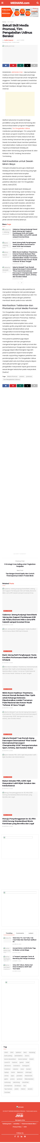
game (21, 1062)
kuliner (28, 1069)
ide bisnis (7, 1065)
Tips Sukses (8, 1089)
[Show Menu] (2, 3)
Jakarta (15, 1069)
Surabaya (18, 1085)
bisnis (27, 1055)
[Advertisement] (20, 104)
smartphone (8, 1085)
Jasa (22, 1069)
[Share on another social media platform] (34, 65)
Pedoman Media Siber (29, 1124)
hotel (27, 1062)
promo (22, 376)
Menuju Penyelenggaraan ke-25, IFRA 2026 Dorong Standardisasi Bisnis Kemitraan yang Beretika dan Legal (19, 821)
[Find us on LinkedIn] (21, 1136)
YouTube (7, 1092)
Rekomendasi (29, 1079)
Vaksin (23, 1089)
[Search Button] (38, 3)
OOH (25, 1127)
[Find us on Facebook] (14, 1136)
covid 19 (7, 1062)
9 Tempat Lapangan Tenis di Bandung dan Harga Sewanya (24, 957)
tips (24, 1085)
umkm (16, 1089)
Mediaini (20, 1072)
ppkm (6, 1079)
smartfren (25, 1082)
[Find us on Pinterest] (25, 1136)
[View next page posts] (21, 282)
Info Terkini (10, 22)
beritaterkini (19, 1055)
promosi (29, 376)
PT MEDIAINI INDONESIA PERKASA (16, 1111)
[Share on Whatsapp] (20, 65)
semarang (16, 1082)
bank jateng (8, 1055)
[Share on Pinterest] (13, 65)
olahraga (28, 1072)
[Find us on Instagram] (18, 1136)
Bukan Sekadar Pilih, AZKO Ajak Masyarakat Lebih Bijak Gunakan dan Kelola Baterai (18, 783)
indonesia (16, 1065)
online (6, 1075)
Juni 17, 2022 (20, 40)
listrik (13, 1072)
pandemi (19, 1075)
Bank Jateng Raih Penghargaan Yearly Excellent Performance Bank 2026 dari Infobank (24, 244)
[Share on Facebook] (5, 65)
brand (31, 1059)
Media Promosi (12, 376)
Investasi (7, 1069)
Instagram (25, 1065)
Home (4, 22)
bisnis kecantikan (10, 1059)
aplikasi (18, 1052)
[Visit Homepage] (20, 3)
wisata (30, 1089)
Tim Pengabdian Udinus (21, 128)
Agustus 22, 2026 (18, 239)
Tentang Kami (6, 1124)
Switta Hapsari (8, 40)
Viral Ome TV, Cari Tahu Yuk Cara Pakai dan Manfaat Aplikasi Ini (24, 940)
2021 (11, 1052)
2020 (6, 1052)
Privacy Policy (17, 1127)
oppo (12, 1075)
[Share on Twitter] (27, 65)
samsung (7, 1082)
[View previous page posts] (18, 282)
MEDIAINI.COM (17, 72)
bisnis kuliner (22, 1059)
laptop (6, 1072)
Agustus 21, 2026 (18, 248)
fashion (14, 1062)
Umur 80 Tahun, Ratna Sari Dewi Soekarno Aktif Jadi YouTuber (23, 967)
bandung (32, 1052)
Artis (25, 1052)
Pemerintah (28, 1075)
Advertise (16, 1124)
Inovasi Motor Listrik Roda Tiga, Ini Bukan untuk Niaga (24, 949)
